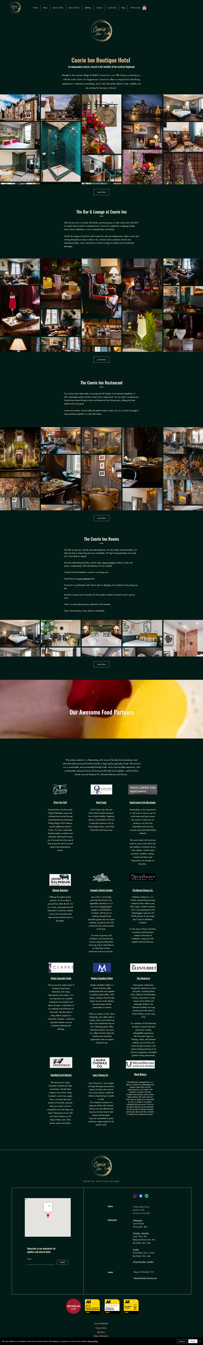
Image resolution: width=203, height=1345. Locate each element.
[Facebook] (141, 1196)
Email (29, 1259)
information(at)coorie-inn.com (145, 1278)
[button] (144, 7)
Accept (192, 1341)
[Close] (200, 1341)
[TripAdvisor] (146, 1196)
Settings (182, 1341)
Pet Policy (107, 585)
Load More (101, 192)
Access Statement (83, 579)
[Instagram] (135, 1196)
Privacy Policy (93, 1341)
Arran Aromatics (108, 563)
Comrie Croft (105, 906)
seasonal (81, 770)
